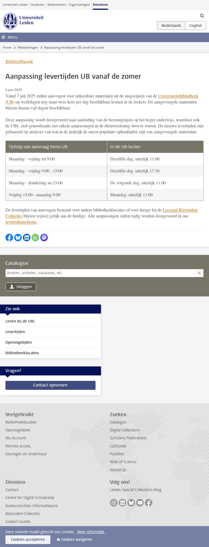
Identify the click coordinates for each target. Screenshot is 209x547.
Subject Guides (17, 521)
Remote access (17, 446)
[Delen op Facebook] (9, 237)
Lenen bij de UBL (20, 321)
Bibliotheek (100, 5)
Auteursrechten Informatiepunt (31, 505)
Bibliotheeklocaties (22, 353)
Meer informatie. (91, 532)
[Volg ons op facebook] (148, 503)
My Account (15, 438)
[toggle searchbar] (202, 15)
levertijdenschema (20, 222)
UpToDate (118, 446)
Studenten (37, 5)
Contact (12, 489)
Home (7, 47)
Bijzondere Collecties (22, 513)
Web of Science (123, 461)
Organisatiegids (79, 5)
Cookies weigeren (76, 539)
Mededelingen (27, 47)
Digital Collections (125, 430)
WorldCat (118, 470)
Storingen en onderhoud (26, 454)
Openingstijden (18, 342)
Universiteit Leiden (15, 5)
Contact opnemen (50, 385)
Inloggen (24, 286)
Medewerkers (56, 5)
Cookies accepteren (28, 539)
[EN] (195, 25)
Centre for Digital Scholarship (29, 497)
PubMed (117, 454)
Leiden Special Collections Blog (135, 489)
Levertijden (15, 331)
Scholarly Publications (128, 438)
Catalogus (16, 263)
